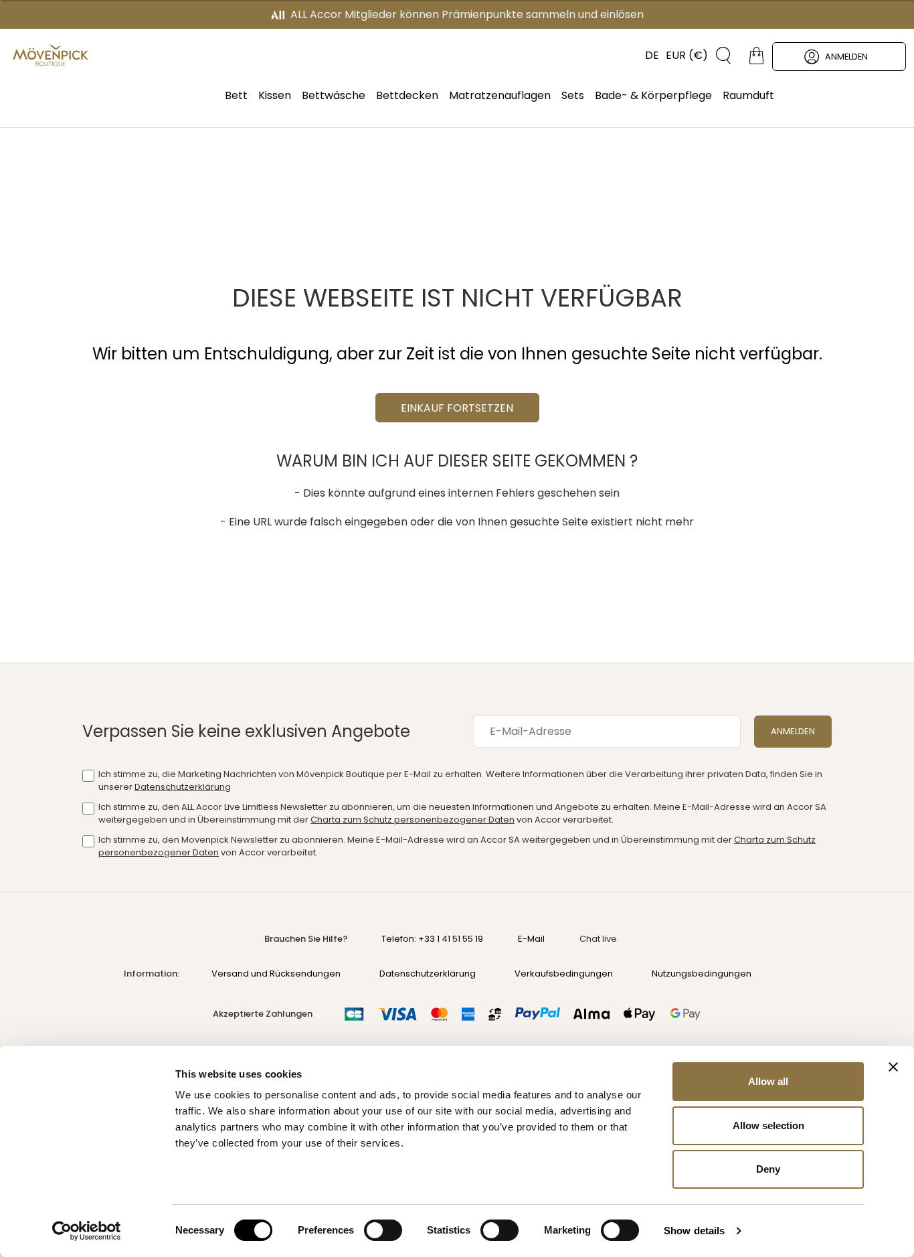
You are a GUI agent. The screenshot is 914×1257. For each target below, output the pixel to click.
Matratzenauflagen (500, 95)
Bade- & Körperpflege (653, 95)
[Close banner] (893, 1067)
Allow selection (768, 1125)
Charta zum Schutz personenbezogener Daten (412, 819)
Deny (768, 1169)
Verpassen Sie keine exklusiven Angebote (246, 731)
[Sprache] (645, 55)
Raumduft (748, 95)
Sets (572, 95)
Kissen (274, 95)
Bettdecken (407, 95)
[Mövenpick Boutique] (50, 55)
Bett (236, 95)
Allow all (768, 1081)
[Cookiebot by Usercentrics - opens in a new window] (86, 1231)
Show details (694, 1230)
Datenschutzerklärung (182, 786)
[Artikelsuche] (718, 55)
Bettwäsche (333, 95)
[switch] (383, 1231)
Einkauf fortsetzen (457, 408)
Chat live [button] (598, 938)
